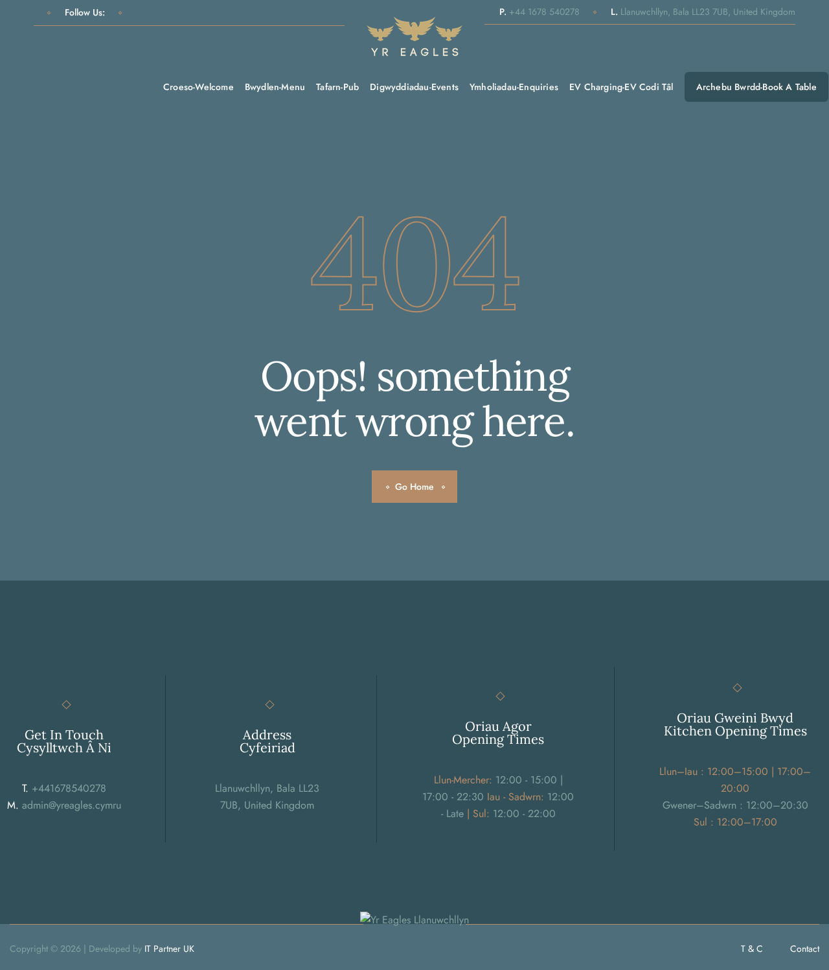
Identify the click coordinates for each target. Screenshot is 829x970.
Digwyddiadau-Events (414, 86)
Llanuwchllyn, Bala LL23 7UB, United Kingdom (703, 11)
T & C (752, 948)
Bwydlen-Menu (275, 86)
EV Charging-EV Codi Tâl (621, 86)
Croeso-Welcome (198, 86)
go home (414, 486)
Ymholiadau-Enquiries (514, 86)
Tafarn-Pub (337, 86)
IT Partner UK (169, 948)
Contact (804, 948)
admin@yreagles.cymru (64, 805)
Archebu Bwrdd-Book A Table (756, 86)
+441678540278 (64, 788)
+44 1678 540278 (539, 11)
